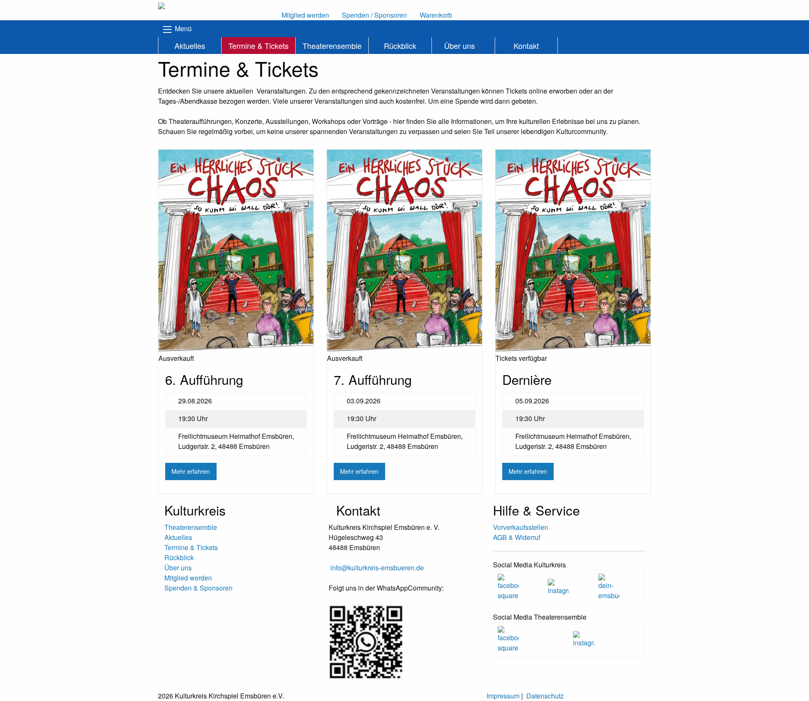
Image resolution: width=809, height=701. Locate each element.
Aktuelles (189, 45)
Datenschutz (545, 696)
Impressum (503, 696)
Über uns (459, 45)
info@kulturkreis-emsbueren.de (377, 567)
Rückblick (400, 45)
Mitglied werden (188, 578)
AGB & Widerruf (516, 537)
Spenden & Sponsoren (198, 588)
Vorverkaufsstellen (520, 527)
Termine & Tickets (258, 45)
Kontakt (526, 45)
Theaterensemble (332, 45)
